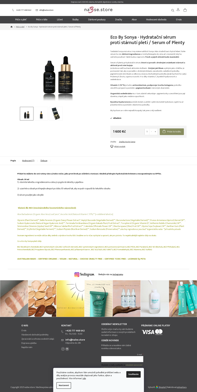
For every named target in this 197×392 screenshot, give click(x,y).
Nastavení (64, 385)
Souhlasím (133, 374)
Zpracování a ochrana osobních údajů (37, 339)
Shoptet (162, 387)
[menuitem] (21, 19)
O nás (23, 330)
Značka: (127, 141)
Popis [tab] (13, 161)
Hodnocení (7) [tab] (28, 161)
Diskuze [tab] (44, 161)
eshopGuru (182, 387)
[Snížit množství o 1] (151, 132)
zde (84, 378)
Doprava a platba (28, 343)
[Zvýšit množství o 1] (155, 132)
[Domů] (12, 27)
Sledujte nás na (110, 274)
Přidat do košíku (174, 132)
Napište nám (26, 347)
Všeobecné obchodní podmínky (34, 334)
